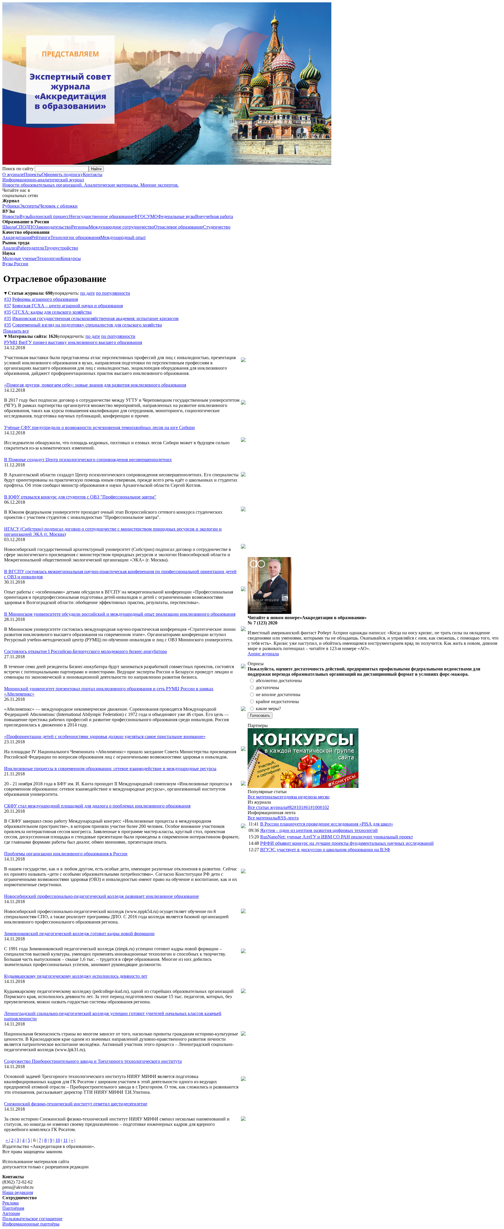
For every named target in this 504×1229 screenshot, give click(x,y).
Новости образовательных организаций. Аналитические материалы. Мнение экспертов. (90, 182)
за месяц (321, 796)
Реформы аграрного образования (45, 299)
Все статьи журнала (267, 807)
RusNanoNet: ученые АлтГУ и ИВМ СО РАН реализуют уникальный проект (336, 836)
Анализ (9, 247)
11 (65, 1140)
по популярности (113, 293)
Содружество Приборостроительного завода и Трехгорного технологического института (93, 1061)
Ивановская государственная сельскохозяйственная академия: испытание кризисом (95, 318)
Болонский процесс (49, 216)
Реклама (10, 1202)
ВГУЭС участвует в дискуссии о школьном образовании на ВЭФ (325, 849)
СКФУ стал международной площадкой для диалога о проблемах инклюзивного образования (97, 805)
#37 (7, 305)
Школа (9, 226)
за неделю (303, 796)
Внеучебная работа (214, 216)
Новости (11, 216)
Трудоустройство (61, 247)
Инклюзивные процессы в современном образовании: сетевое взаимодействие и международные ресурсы (110, 768)
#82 (290, 807)
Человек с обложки (58, 205)
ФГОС (140, 216)
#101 (298, 807)
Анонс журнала (263, 653)
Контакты (92, 174)
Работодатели (30, 247)
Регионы (80, 226)
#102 (324, 807)
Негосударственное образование (101, 216)
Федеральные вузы (176, 216)
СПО (21, 226)
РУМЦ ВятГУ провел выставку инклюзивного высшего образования (73, 342)
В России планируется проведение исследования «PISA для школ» (326, 823)
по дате (87, 293)
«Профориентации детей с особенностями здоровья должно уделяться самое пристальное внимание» (105, 736)
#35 (7, 312)
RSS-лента (288, 817)
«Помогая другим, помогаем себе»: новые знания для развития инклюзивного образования (95, 384)
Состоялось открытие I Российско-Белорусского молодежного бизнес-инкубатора (85, 651)
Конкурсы (71, 258)
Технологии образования (75, 237)
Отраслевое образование (178, 226)
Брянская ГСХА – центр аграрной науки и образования (67, 305)
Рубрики (11, 205)
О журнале (13, 174)
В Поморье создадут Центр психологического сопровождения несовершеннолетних (88, 459)
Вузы (25, 216)
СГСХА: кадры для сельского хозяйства (52, 312)
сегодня (285, 796)
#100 (315, 807)
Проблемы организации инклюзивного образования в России (65, 853)
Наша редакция (17, 1192)
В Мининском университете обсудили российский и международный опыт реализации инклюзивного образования (119, 614)
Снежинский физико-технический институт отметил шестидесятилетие (75, 1103)
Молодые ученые (19, 258)
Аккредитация (16, 237)
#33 (7, 299)
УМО (152, 216)
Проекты (33, 174)
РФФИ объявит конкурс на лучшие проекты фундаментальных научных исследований (347, 843)
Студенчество (216, 226)
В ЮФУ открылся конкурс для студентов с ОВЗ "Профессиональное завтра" (80, 496)
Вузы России (15, 263)
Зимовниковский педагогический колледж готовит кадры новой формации (79, 933)
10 (57, 1140)
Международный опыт (123, 237)
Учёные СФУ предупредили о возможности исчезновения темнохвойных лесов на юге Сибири (99, 427)
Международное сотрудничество (121, 226)
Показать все (16, 331)
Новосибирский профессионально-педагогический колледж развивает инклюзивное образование (101, 896)
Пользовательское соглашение (32, 1218)
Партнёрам (13, 1208)
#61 (306, 807)
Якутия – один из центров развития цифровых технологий (319, 830)
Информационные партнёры (31, 1223)
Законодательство (53, 226)
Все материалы (263, 796)
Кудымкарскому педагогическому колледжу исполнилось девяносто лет (75, 976)
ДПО (31, 226)
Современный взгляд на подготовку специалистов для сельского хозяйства (87, 324)
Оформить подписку (62, 174)
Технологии (49, 258)
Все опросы (489, 663)
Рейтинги (40, 237)
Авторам (11, 1213)
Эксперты (29, 205)
